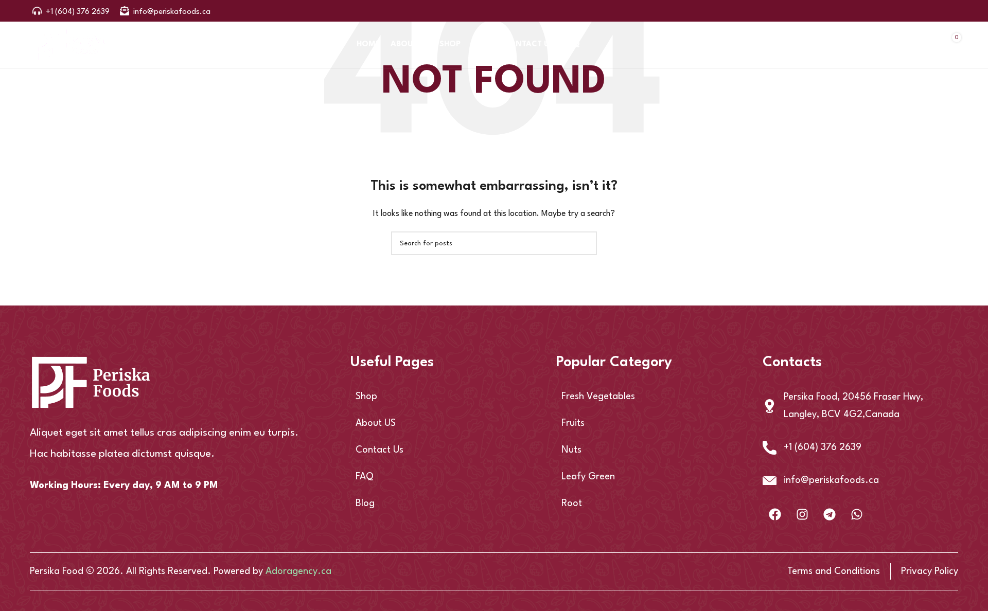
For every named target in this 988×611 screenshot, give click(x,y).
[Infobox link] (71, 11)
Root (571, 503)
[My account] (866, 44)
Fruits (573, 423)
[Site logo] (68, 44)
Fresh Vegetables (598, 396)
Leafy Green (588, 476)
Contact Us (379, 450)
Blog (365, 503)
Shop (366, 396)
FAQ (365, 476)
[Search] (839, 44)
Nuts (571, 450)
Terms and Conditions (833, 571)
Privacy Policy (929, 571)
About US (376, 423)
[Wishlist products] (893, 44)
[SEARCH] (585, 243)
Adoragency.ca (298, 571)
